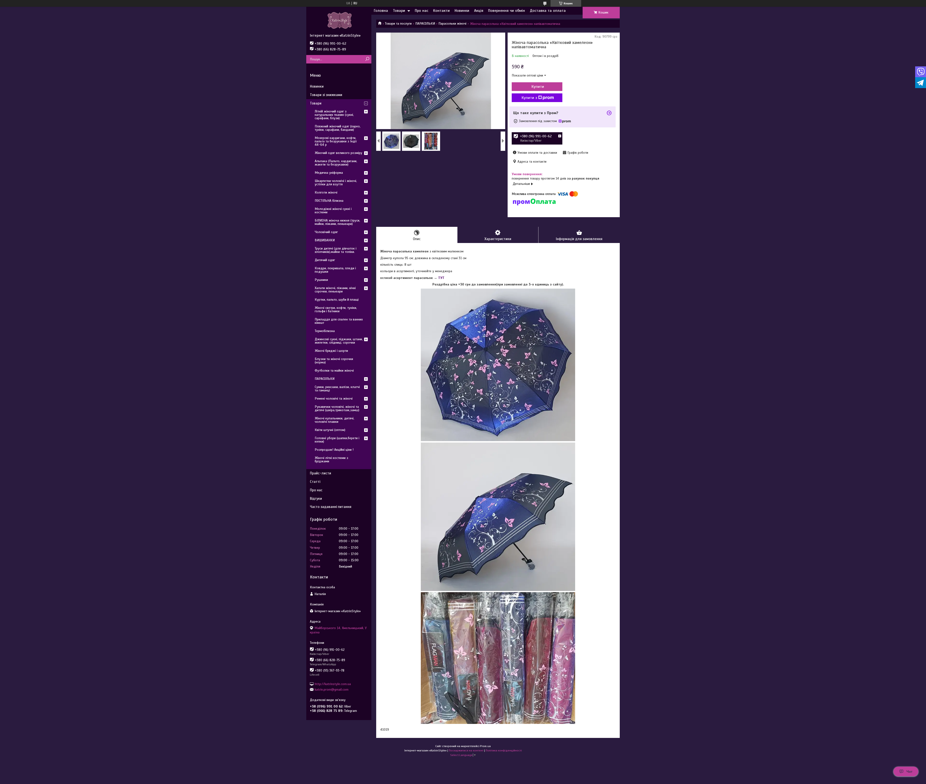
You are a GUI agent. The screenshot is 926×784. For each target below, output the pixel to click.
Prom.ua (485, 746)
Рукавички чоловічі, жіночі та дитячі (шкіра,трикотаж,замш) (337, 408)
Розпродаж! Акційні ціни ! (334, 450)
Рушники (321, 280)
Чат (909, 771)
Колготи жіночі (326, 192)
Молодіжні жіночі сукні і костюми (333, 210)
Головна (381, 10)
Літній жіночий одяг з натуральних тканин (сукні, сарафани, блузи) (334, 114)
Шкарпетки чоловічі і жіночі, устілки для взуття (336, 182)
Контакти (441, 10)
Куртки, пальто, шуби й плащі (337, 300)
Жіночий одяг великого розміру (338, 153)
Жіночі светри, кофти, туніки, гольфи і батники (336, 309)
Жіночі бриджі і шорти (331, 351)
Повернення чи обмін (506, 10)
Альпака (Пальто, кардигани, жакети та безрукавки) (336, 163)
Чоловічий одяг (326, 232)
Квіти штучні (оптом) (330, 430)
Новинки (462, 10)
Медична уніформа (329, 173)
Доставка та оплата (548, 10)
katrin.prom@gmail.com (331, 689)
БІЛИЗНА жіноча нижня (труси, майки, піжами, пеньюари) (337, 222)
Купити (537, 86)
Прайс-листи (320, 473)
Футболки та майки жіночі (334, 370)
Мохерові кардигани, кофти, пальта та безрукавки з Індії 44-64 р (336, 141)
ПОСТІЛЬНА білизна (329, 201)
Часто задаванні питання (330, 507)
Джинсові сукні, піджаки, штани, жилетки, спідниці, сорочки (339, 341)
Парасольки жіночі (452, 23)
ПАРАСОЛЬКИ (425, 23)
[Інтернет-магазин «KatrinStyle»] (339, 20)
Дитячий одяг (325, 260)
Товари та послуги (398, 23)
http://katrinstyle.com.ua (333, 684)
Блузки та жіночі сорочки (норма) (334, 360)
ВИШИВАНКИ (325, 240)
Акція (478, 10)
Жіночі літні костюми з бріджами (331, 459)
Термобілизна (325, 331)
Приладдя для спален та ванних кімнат (339, 321)
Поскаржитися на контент (466, 750)
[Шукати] (367, 59)
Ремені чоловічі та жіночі (334, 398)
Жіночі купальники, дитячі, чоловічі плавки (334, 420)
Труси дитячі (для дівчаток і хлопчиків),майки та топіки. (335, 250)
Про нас (421, 10)
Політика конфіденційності (504, 750)
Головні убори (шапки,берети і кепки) (337, 440)
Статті (315, 481)
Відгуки (316, 498)
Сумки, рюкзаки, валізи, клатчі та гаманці (337, 388)
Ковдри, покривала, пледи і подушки (335, 270)
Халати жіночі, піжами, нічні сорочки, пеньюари (335, 289)
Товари (399, 10)
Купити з (529, 97)
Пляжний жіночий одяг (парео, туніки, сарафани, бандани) (338, 128)
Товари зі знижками (326, 95)
